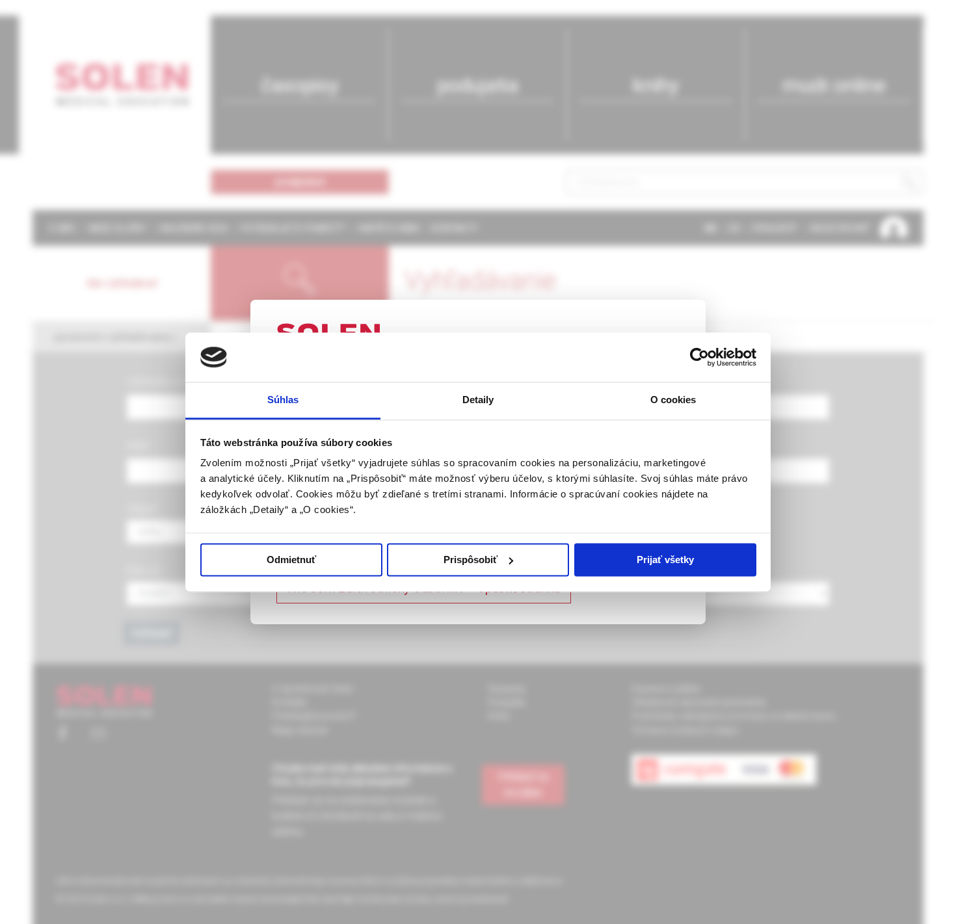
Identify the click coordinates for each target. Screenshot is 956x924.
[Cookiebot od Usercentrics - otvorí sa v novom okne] (699, 357)
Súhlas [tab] (283, 400)
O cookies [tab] (673, 400)
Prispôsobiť (471, 559)
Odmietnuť (291, 559)
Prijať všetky (665, 559)
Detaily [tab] (478, 400)
